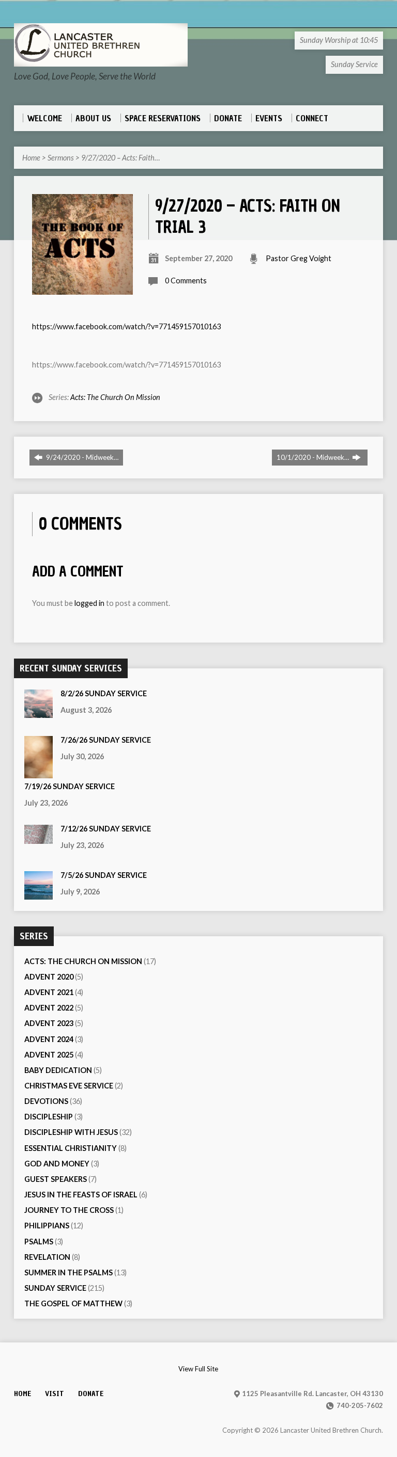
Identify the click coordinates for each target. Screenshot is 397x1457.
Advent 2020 (48, 976)
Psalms (38, 1241)
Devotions (46, 1101)
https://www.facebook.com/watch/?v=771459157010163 (126, 326)
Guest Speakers (55, 1179)
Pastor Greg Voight (298, 258)
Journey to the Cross (69, 1210)
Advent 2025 (48, 1054)
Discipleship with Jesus (71, 1132)
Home (31, 157)
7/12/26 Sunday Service (105, 828)
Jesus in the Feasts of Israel (81, 1194)
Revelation (47, 1257)
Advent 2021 (48, 992)
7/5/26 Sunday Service (103, 875)
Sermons (61, 157)
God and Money (56, 1163)
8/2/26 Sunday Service (103, 693)
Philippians (46, 1225)
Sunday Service (55, 1288)
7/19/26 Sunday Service (69, 786)
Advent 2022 (48, 1007)
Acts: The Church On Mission (115, 397)
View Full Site (198, 1369)
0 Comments (186, 280)
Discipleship (48, 1116)
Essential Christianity (70, 1148)
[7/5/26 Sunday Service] (38, 894)
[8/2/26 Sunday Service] (38, 712)
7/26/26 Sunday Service (105, 739)
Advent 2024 (48, 1039)
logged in (89, 603)
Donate (90, 1393)
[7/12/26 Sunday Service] (38, 838)
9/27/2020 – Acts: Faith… (120, 157)
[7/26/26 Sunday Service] (38, 772)
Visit (54, 1393)
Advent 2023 (48, 1023)
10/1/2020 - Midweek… (313, 457)
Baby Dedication (58, 1070)
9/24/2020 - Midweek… (81, 457)
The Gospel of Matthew (73, 1303)
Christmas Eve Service (68, 1085)
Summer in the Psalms (68, 1272)
